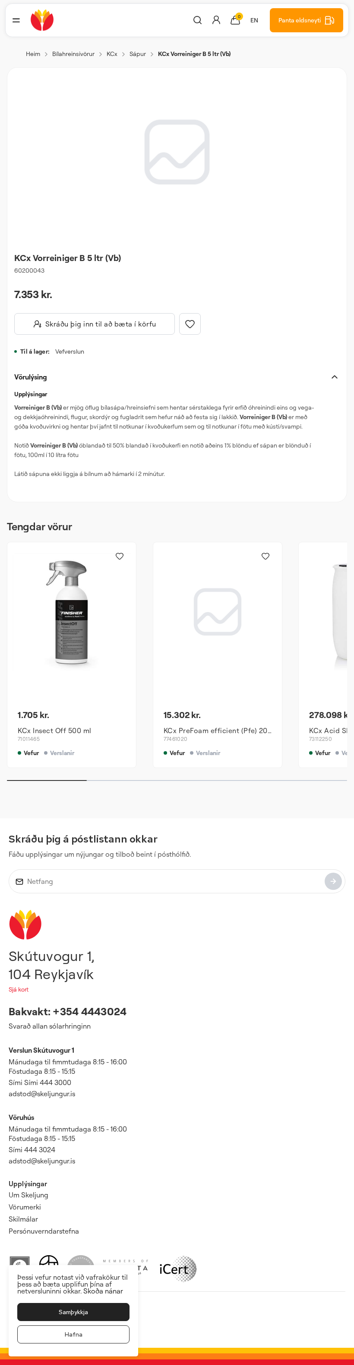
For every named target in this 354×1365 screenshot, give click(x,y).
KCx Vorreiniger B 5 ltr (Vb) (194, 53)
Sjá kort (18, 989)
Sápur (138, 53)
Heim (33, 53)
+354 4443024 (89, 1011)
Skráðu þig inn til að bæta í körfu (100, 324)
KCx (112, 53)
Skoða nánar (103, 1291)
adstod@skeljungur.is (42, 1093)
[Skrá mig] (333, 881)
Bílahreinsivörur (73, 53)
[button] (16, 20)
